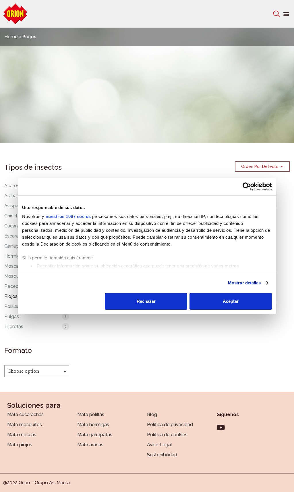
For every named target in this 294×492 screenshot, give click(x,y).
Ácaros (11, 185)
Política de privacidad (170, 424)
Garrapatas (16, 246)
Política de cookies (167, 434)
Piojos (11, 296)
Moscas (12, 266)
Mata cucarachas (25, 414)
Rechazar (146, 301)
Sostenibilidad (162, 454)
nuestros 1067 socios (68, 216)
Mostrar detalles (244, 282)
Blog (152, 414)
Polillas (12, 306)
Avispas (12, 205)
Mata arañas (90, 444)
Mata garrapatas (94, 434)
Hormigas (14, 256)
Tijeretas (13, 326)
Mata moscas (21, 434)
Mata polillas (90, 414)
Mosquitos (15, 276)
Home (11, 36)
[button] (286, 14)
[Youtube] (221, 427)
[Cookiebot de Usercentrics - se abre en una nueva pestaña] (247, 186)
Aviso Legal (159, 444)
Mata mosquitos (24, 424)
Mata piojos (19, 444)
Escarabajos (17, 236)
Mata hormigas (93, 424)
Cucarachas (16, 226)
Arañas (11, 195)
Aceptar (231, 301)
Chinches (14, 216)
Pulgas (11, 316)
